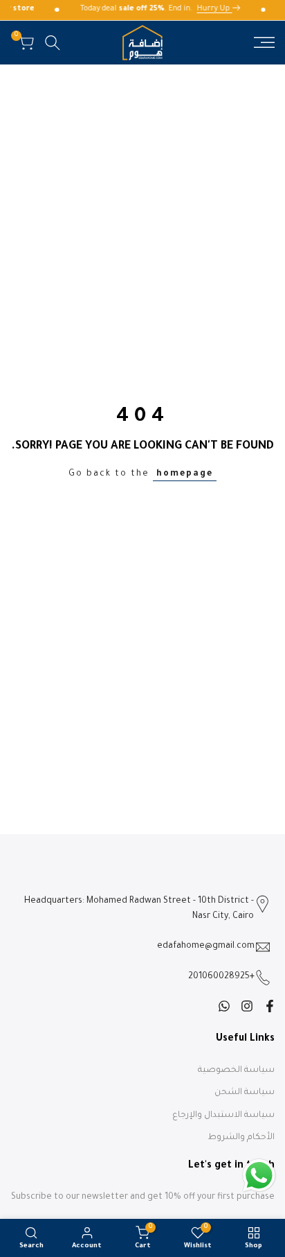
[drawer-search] (52, 43)
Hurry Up (216, 9)
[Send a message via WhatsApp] (259, 1175)
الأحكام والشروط (241, 1138)
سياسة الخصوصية (236, 1070)
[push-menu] (264, 42)
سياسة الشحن (244, 1093)
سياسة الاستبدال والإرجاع (223, 1115)
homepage (184, 474)
